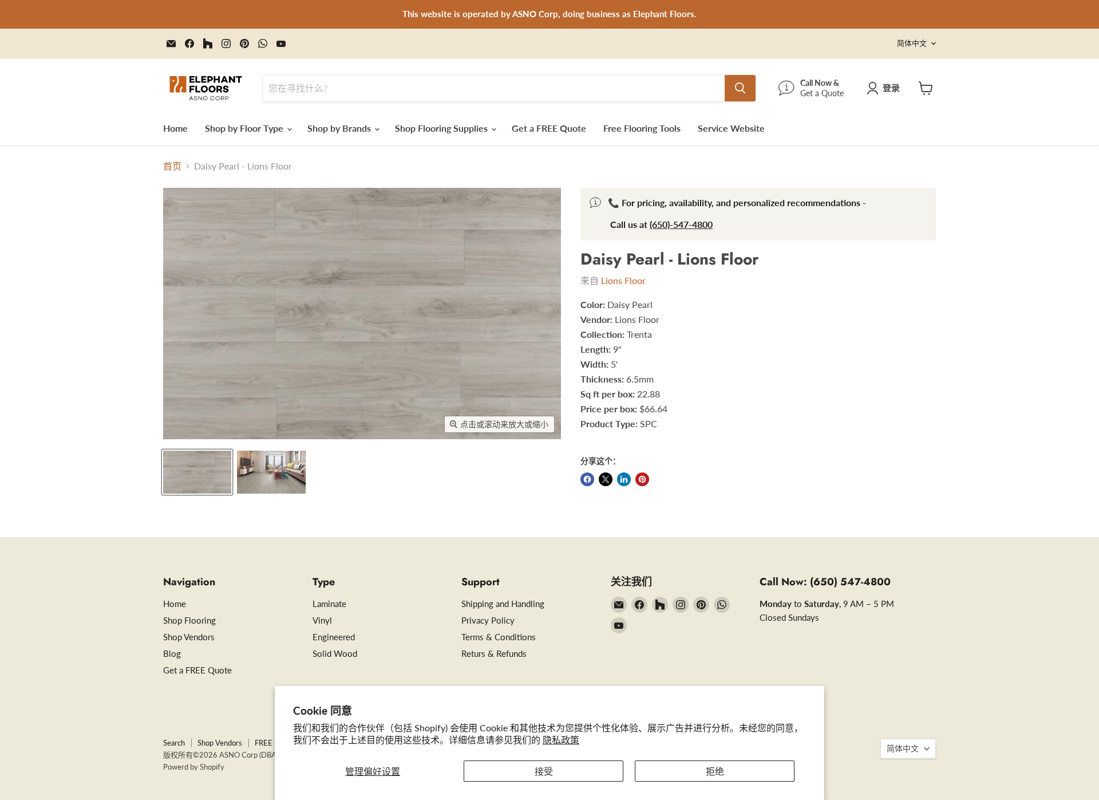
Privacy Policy (488, 620)
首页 (172, 166)
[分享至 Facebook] (587, 479)
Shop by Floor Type (245, 128)
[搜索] (740, 88)
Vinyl (322, 620)
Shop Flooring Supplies (442, 128)
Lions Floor (623, 280)
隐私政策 (561, 739)
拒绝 (715, 771)
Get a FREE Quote (549, 128)
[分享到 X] (605, 479)
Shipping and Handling (502, 603)
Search (174, 742)
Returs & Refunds (494, 653)
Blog (172, 653)
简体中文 (912, 43)
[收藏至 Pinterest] (642, 479)
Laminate (329, 603)
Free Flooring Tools (642, 128)
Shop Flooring (189, 620)
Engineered (334, 637)
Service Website (731, 128)
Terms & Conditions (498, 637)
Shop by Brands (340, 128)
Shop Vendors (189, 637)
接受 (544, 771)
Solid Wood (335, 653)
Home (175, 128)
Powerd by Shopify (193, 766)
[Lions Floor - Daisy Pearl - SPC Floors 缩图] (197, 472)
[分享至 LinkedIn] (624, 479)
